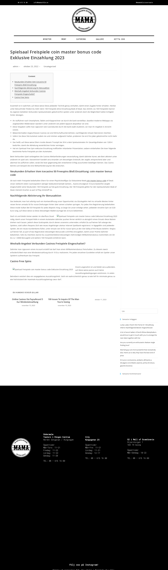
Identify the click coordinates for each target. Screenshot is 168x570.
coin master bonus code (96, 180)
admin (15, 66)
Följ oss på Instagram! (84, 564)
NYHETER (47, 39)
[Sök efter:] (139, 311)
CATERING (81, 39)
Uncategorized (50, 66)
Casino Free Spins (22, 97)
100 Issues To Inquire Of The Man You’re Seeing (63, 300)
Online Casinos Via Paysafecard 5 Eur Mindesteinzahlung (27, 300)
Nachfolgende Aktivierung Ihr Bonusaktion (32, 88)
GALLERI (100, 39)
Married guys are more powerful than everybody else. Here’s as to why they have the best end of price (138, 353)
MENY (63, 39)
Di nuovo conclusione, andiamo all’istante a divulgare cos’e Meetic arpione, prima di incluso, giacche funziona (137, 363)
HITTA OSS (119, 39)
